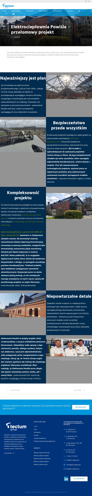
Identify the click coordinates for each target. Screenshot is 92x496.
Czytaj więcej (8, 453)
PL (88, 1)
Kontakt (70, 11)
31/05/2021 (17, 37)
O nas (4, 11)
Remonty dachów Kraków (41, 462)
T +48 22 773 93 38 (71, 456)
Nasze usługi (16, 11)
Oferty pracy (43, 11)
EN (86, 1)
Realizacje (29, 11)
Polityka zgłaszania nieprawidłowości (44, 441)
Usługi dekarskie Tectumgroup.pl (41, 492)
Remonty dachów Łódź (40, 465)
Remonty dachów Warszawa (42, 459)
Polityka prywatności (40, 438)
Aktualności (57, 11)
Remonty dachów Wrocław (42, 453)
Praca (35, 429)
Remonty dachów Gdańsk (41, 456)
